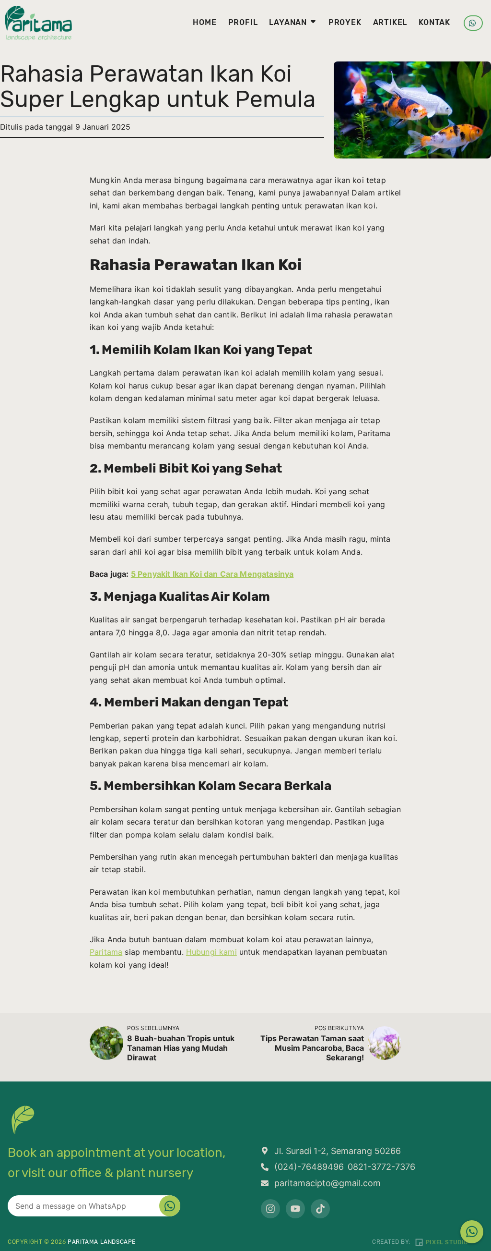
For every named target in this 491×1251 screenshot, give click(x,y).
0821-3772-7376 (381, 1167)
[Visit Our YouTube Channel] (295, 1208)
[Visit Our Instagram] (270, 1208)
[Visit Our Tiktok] (320, 1208)
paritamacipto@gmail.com (327, 1183)
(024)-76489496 (309, 1167)
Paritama (106, 952)
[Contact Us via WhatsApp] (471, 1231)
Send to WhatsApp (169, 1205)
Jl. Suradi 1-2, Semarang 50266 (337, 1151)
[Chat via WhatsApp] (473, 23)
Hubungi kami (211, 952)
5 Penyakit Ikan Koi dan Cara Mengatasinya (212, 574)
